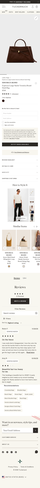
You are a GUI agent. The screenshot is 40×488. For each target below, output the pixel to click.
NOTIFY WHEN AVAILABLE (20, 144)
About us (5, 444)
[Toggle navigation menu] (4, 7)
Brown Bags (18, 394)
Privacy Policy (13, 467)
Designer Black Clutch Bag (12, 406)
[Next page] (36, 185)
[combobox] (20, 323)
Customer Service (9, 437)
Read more (30, 352)
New (3, 12)
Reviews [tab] (17, 278)
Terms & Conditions (27, 467)
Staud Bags (23, 398)
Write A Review (20, 301)
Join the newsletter (10, 122)
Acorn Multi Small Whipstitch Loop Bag (9, 259)
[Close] (38, 1)
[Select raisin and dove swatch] (38, 264)
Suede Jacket (29, 394)
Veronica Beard (10, 83)
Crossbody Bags (9, 390)
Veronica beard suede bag (12, 402)
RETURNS (27, 2)
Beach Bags (8, 394)
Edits (11, 12)
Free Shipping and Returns (21, 152)
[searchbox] (18, 313)
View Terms (12, 138)
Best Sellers (20, 12)
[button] (37, 82)
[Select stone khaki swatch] (23, 266)
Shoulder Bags (21, 390)
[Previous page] (33, 185)
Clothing (30, 12)
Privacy (17, 138)
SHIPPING (19, 2)
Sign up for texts (9, 125)
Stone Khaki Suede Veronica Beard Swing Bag (23, 259)
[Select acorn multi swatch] (9, 266)
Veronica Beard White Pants (13, 410)
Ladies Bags (5, 77)
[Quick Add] (4, 248)
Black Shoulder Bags (11, 398)
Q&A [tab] (24, 278)
